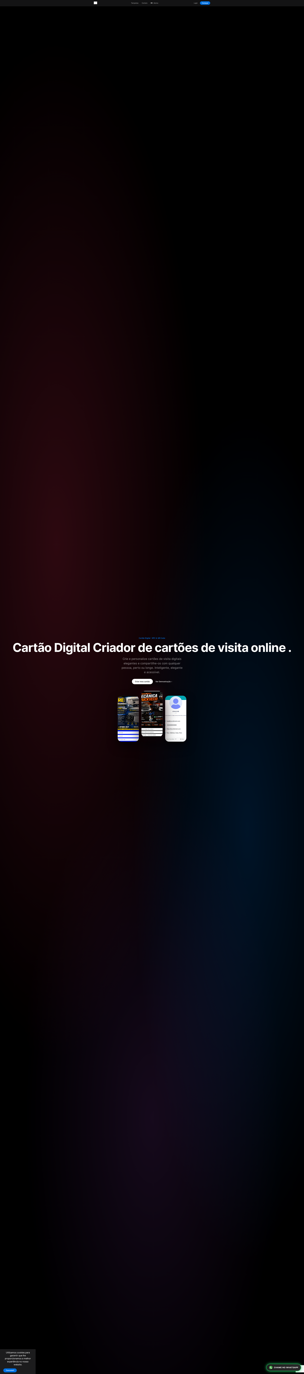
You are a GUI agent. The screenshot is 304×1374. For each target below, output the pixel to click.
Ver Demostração (163, 681)
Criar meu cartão (142, 681)
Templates (134, 3)
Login (196, 3)
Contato (144, 3)
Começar (205, 3)
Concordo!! (10, 1370)
